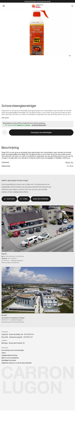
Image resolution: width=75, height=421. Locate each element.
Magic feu (69, 162)
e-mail (25, 199)
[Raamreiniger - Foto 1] (37, 33)
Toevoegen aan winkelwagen (41, 132)
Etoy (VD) (4, 315)
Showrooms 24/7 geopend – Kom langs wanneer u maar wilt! (37, 1)
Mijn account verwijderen (10, 358)
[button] (39, 125)
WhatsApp (11, 199)
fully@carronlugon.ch (17, 260)
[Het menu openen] (4, 6)
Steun (4, 353)
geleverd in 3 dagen (23, 125)
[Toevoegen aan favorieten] (5, 132)
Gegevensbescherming (9, 355)
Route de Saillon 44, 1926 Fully (10, 262)
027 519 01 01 (5, 260)
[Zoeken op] (72, 6)
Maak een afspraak (40, 199)
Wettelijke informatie (9, 360)
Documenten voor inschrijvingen (13, 350)
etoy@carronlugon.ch (17, 320)
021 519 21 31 (5, 320)
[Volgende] (69, 55)
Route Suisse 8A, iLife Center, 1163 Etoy (13, 322)
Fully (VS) (4, 254)
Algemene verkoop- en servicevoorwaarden (17, 363)
